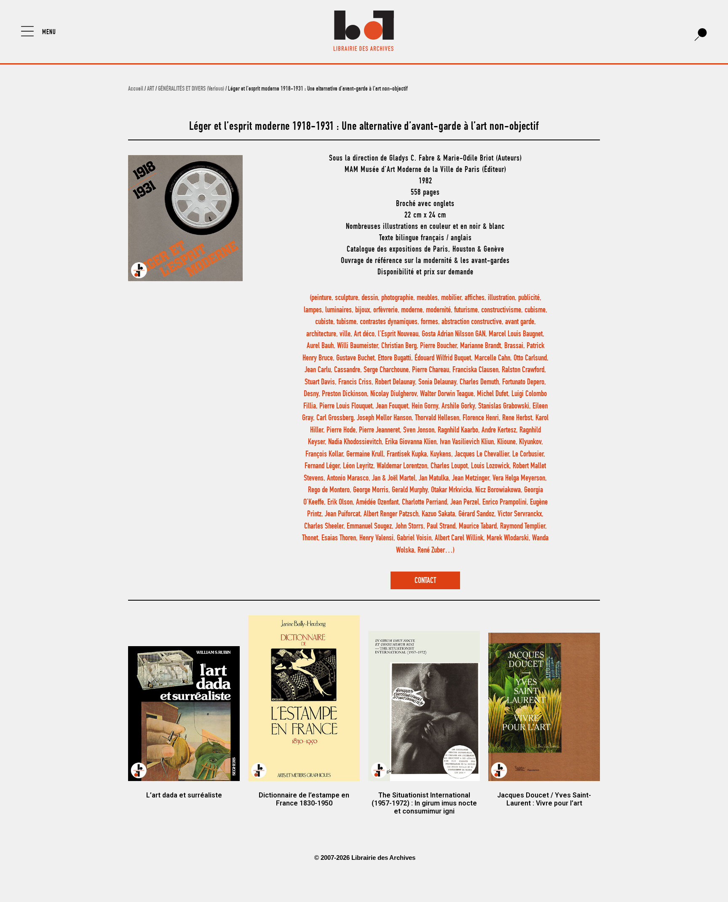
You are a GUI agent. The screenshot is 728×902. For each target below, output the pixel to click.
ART (150, 89)
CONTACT (425, 581)
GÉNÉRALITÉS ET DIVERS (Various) (191, 89)
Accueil (135, 89)
